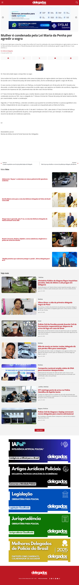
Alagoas (40, 408)
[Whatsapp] (59, 579)
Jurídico (41, 387)
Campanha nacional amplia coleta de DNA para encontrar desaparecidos (56, 369)
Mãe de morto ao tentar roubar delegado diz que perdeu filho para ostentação (57, 347)
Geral (39, 321)
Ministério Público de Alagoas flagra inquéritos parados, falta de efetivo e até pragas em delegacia (57, 282)
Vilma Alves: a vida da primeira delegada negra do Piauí (55, 303)
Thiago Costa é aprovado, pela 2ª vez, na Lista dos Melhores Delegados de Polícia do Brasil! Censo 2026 (24, 219)
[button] (8, 58)
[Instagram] (50, 579)
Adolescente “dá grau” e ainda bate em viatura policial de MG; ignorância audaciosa (25, 179)
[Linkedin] (56, 579)
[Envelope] (57, 579)
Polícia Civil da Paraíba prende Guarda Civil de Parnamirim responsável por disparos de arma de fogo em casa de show (57, 326)
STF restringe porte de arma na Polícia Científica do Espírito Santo (54, 391)
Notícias (41, 277)
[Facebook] (52, 579)
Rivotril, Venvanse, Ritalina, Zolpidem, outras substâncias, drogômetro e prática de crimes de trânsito (24, 239)
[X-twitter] (54, 579)
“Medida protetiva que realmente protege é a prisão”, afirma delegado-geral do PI (26, 259)
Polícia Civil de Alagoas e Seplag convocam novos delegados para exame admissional (56, 412)
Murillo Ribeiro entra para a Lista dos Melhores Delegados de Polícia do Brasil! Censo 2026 (26, 199)
